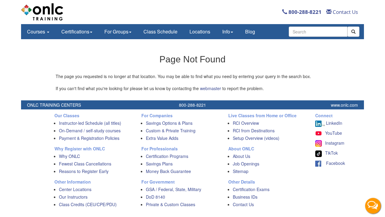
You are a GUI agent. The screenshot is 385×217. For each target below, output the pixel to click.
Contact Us (344, 11)
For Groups (116, 31)
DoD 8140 (155, 197)
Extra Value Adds (162, 138)
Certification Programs (167, 156)
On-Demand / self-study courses (90, 130)
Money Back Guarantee (168, 171)
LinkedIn (333, 123)
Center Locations (75, 189)
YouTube (333, 133)
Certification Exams (251, 189)
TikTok (331, 153)
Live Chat (373, 205)
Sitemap (240, 171)
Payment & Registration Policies (89, 138)
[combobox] (318, 32)
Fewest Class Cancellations (85, 164)
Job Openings (246, 164)
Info (226, 31)
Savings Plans (159, 164)
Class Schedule (160, 31)
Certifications (75, 31)
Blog (250, 31)
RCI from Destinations (254, 130)
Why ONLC (69, 156)
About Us (241, 156)
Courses (36, 31)
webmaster (210, 88)
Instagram (334, 143)
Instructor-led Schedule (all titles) (90, 123)
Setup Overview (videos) (256, 138)
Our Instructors (73, 197)
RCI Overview (246, 123)
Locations (199, 31)
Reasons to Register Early (84, 171)
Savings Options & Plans (169, 123)
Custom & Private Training (171, 130)
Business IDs (245, 197)
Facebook (333, 163)
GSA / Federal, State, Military (173, 189)
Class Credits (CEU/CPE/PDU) (88, 204)
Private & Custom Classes (170, 204)
